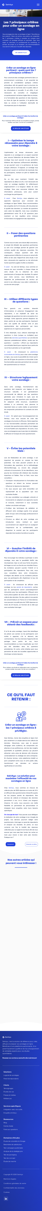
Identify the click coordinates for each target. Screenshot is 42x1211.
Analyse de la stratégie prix (13, 1151)
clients (20, 800)
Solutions (7, 1072)
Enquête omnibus (10, 1113)
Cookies (7, 1192)
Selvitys (19, 198)
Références (8, 1098)
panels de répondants (24, 587)
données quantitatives (19, 338)
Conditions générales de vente (15, 1183)
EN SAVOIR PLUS (21, 52)
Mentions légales (10, 1179)
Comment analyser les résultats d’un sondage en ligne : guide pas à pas (18, 1000)
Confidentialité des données (14, 1188)
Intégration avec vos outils (13, 1109)
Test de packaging (10, 1155)
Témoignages (8, 1088)
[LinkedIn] (6, 1198)
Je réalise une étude (21, 675)
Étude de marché (10, 1161)
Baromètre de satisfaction (13, 1144)
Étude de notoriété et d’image (14, 1141)
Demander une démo (31, 844)
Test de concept (9, 1158)
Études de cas (9, 1092)
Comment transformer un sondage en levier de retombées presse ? (19, 949)
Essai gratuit (10, 844)
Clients (6, 1085)
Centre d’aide (8, 1126)
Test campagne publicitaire (13, 1148)
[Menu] (38, 4)
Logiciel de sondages (11, 1075)
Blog (5, 1123)
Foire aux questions (11, 1129)
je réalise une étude (21, 128)
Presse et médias (10, 1095)
